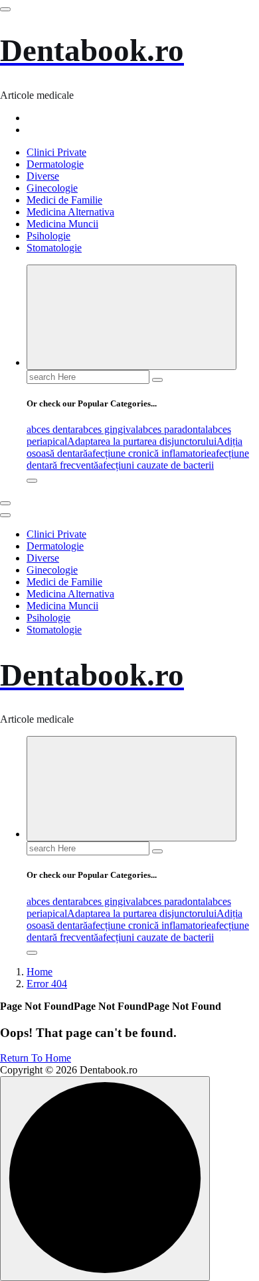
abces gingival (108, 429)
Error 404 (47, 983)
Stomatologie (54, 247)
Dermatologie (55, 164)
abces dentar (52, 429)
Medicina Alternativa (70, 211)
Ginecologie (52, 188)
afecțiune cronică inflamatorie (149, 453)
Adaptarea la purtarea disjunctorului (141, 441)
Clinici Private (56, 152)
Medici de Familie (64, 200)
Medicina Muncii (62, 223)
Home (39, 971)
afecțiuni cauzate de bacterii (156, 465)
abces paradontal (173, 429)
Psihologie (48, 235)
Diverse (43, 176)
